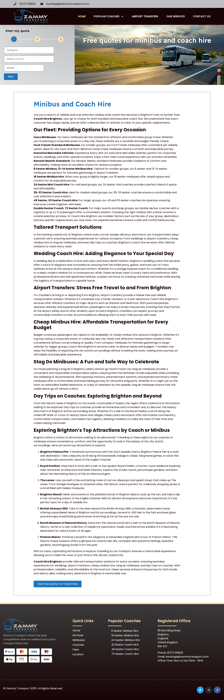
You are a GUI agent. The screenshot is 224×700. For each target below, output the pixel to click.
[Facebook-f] (217, 690)
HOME (82, 16)
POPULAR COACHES (106, 16)
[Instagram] (208, 690)
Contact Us (201, 16)
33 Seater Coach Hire (125, 645)
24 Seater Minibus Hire (125, 640)
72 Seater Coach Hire (125, 654)
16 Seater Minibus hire (125, 635)
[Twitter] (200, 690)
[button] (11, 76)
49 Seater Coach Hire (125, 649)
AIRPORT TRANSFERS (145, 16)
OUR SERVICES (175, 16)
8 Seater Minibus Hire (124, 631)
